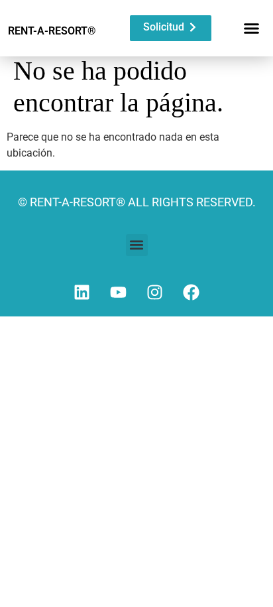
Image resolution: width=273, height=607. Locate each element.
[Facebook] (191, 292)
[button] (251, 28)
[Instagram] (155, 292)
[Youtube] (118, 292)
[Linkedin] (82, 292)
